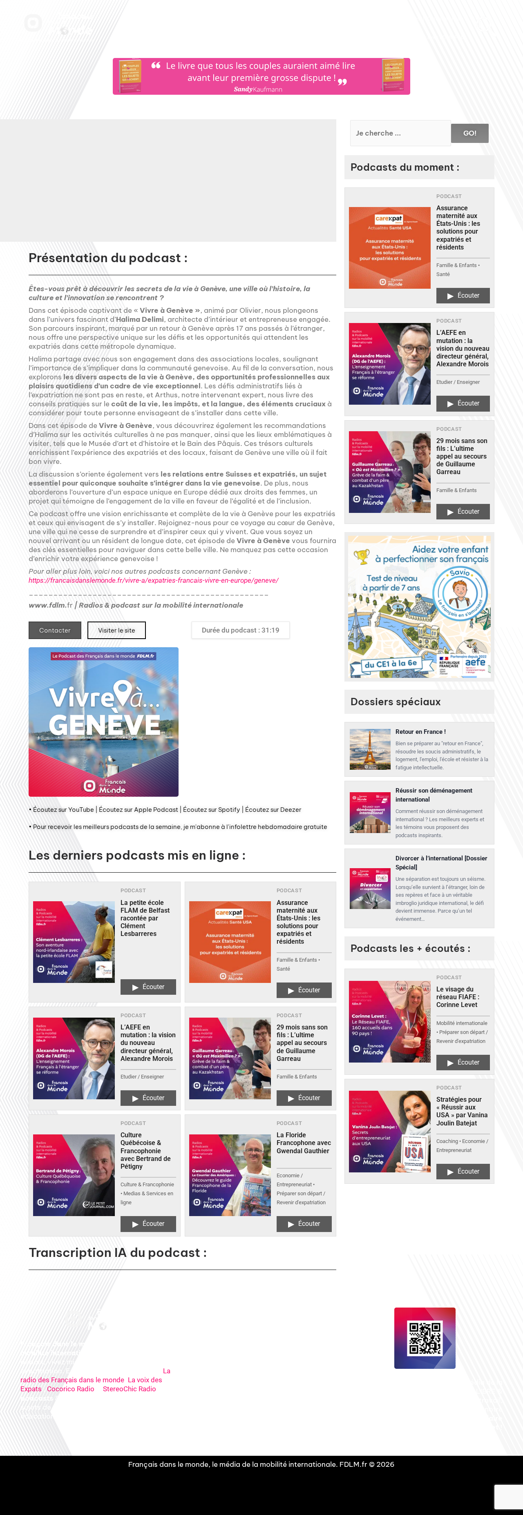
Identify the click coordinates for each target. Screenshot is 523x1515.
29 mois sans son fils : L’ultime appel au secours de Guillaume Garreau (302, 1043)
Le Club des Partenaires (392, 19)
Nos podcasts (217, 19)
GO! (469, 133)
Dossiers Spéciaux (306, 19)
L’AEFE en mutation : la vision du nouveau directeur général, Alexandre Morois (148, 1043)
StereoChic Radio (129, 1389)
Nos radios (182, 19)
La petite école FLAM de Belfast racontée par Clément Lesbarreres (145, 918)
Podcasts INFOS (258, 19)
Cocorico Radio (70, 1389)
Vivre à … (346, 19)
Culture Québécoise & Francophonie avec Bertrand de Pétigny (146, 1150)
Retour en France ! (421, 731)
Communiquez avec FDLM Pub (428, 37)
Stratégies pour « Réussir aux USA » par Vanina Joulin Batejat (462, 1111)
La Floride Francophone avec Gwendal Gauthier (304, 1142)
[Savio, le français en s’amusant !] (419, 607)
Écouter (148, 987)
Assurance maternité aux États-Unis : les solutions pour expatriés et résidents (298, 922)
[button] (225, 186)
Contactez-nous (445, 19)
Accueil (153, 19)
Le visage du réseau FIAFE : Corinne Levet (457, 997)
